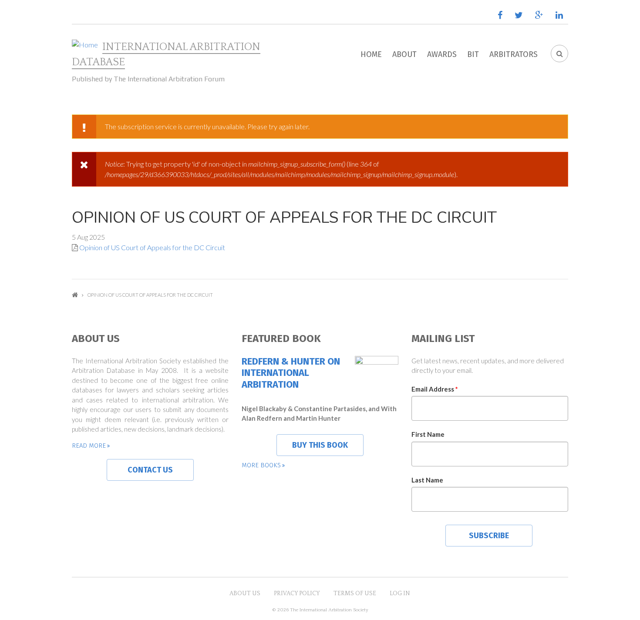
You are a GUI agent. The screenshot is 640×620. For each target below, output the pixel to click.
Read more (89, 445)
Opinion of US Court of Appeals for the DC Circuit (152, 247)
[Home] (85, 45)
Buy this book (320, 445)
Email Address (434, 389)
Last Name (427, 480)
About (404, 54)
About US (244, 593)
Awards (442, 54)
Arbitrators (513, 54)
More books (261, 465)
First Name (428, 434)
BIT (473, 54)
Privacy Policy (297, 593)
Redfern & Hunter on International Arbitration (291, 373)
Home (371, 54)
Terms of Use (354, 593)
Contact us (150, 470)
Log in (400, 593)
